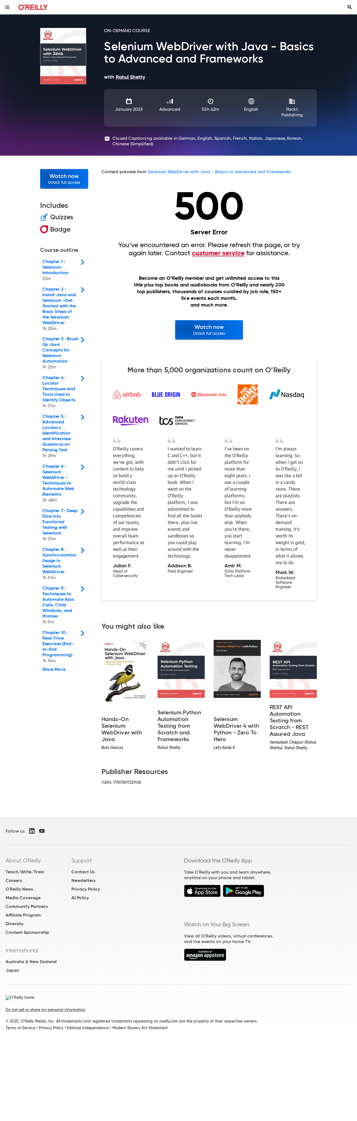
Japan (12, 970)
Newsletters (83, 880)
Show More (54, 669)
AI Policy (80, 898)
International (22, 950)
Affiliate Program (23, 915)
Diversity (14, 924)
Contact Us (83, 872)
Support (81, 860)
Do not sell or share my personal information (45, 1009)
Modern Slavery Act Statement (140, 1027)
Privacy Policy (85, 889)
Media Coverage (23, 898)
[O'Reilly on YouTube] (42, 831)
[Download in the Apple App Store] (202, 895)
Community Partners (27, 906)
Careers (14, 880)
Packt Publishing (292, 112)
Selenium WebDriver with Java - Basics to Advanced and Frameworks (219, 171)
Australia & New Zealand (31, 962)
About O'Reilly (23, 860)
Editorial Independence (88, 1027)
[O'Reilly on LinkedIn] (32, 831)
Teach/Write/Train (25, 872)
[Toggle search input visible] (349, 7)
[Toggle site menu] (7, 7)
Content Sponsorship (27, 932)
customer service (218, 253)
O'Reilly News (19, 889)
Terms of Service (20, 1027)
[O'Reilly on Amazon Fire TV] (205, 959)
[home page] (33, 7)
